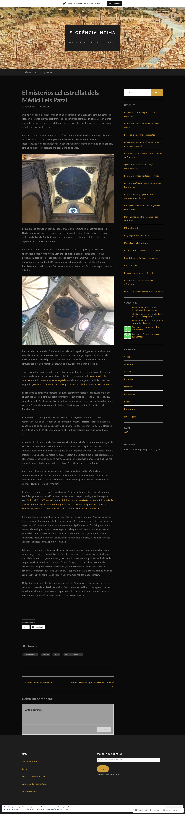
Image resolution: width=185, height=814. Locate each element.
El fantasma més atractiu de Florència (141, 175)
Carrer (127, 356)
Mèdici (46, 655)
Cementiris (129, 364)
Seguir (103, 769)
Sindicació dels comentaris (34, 783)
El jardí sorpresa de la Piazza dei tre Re (142, 250)
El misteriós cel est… (142, 307)
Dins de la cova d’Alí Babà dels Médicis (141, 258)
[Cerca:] (143, 92)
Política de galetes (61, 809)
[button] (68, 188)
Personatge (129, 394)
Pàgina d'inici (31, 72)
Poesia (127, 401)
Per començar (114, 3)
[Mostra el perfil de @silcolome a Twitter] (125, 432)
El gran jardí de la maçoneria (137, 235)
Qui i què (48, 72)
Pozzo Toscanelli (73, 655)
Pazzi (57, 655)
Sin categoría (130, 416)
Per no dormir (130, 265)
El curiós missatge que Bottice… (145, 328)
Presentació (129, 409)
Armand (135, 327)
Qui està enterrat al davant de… (147, 321)
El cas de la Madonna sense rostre (39, 682)
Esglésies (32, 646)
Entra (24, 768)
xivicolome (45, 107)
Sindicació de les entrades (34, 776)
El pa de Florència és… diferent (138, 273)
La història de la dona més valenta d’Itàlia (143, 291)
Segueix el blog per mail (110, 754)
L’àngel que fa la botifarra (136, 243)
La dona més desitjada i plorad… (147, 315)
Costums (128, 371)
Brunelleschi (31, 655)
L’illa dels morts (131, 228)
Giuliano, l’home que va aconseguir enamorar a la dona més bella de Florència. (72, 384)
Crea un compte (29, 761)
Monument (129, 386)
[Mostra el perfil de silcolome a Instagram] (127, 432)
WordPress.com (29, 791)
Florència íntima (92, 32)
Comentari (103, 729)
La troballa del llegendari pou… (145, 308)
